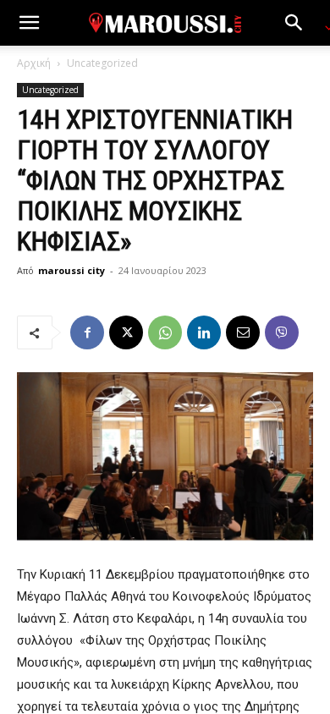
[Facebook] (87, 332)
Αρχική (34, 63)
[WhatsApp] (165, 332)
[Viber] (282, 332)
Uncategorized (102, 63)
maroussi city (71, 270)
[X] (126, 332)
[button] (29, 23)
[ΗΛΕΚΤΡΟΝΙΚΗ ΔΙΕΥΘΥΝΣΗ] (243, 332)
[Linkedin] (204, 332)
